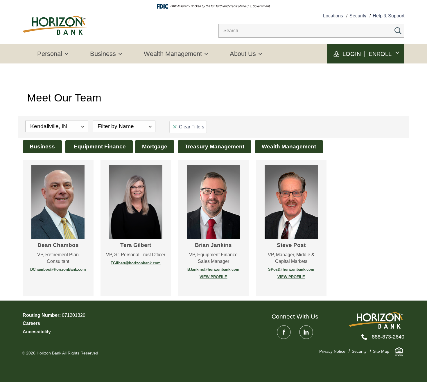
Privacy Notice (332, 351)
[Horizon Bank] (376, 320)
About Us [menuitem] (243, 53)
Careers (31, 323)
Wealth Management (289, 146)
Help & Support (388, 15)
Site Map (381, 351)
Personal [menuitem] (49, 53)
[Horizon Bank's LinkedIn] (306, 332)
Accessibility (37, 331)
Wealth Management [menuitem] (173, 53)
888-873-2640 (388, 337)
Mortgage (154, 146)
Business (42, 146)
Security (357, 15)
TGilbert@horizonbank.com (136, 263)
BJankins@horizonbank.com (213, 269)
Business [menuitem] (103, 53)
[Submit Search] (398, 31)
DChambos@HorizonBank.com (58, 269)
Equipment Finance (99, 146)
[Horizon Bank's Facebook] (284, 332)
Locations (333, 15)
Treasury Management (214, 146)
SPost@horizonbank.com (291, 269)
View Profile (205, 277)
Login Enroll (366, 53)
